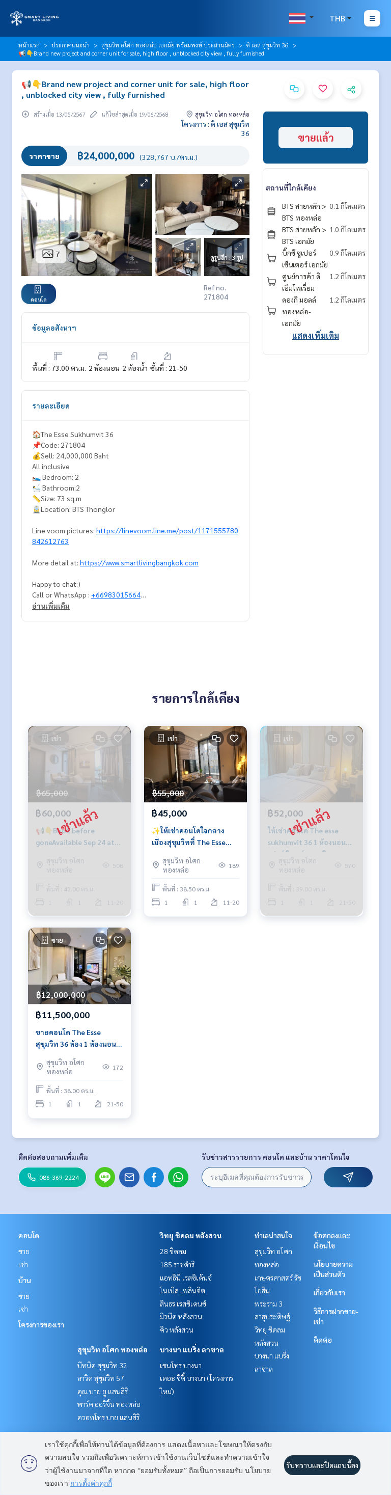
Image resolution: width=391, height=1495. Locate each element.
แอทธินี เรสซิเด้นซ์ (186, 1277)
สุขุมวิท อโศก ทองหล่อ (112, 1349)
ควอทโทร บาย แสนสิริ (108, 1417)
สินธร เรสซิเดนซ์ (183, 1303)
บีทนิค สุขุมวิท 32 (102, 1365)
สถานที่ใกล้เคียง (291, 187)
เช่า (23, 1264)
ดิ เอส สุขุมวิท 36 (267, 45)
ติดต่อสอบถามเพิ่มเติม (53, 1156)
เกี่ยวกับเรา (329, 1292)
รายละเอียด (51, 405)
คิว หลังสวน (176, 1329)
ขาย (24, 1251)
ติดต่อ (323, 1339)
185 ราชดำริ (177, 1264)
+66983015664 (116, 594)
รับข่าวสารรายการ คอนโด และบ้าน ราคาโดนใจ (276, 1156)
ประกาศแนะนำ (70, 45)
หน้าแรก (29, 45)
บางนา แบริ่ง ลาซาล (192, 1349)
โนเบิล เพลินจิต (182, 1290)
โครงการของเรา (41, 1324)
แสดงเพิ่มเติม (315, 335)
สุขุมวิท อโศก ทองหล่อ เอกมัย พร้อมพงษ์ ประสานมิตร (168, 45)
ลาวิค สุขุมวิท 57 (100, 1377)
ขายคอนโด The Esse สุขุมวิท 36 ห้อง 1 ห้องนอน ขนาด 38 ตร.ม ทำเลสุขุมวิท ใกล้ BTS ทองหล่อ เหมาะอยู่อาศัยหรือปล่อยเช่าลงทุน (79, 1038)
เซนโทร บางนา (181, 1365)
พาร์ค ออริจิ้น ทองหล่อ (109, 1403)
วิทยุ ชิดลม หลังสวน (190, 1235)
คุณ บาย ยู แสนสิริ (102, 1391)
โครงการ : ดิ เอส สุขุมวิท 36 (215, 128)
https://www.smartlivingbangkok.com (139, 562)
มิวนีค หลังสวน (181, 1316)
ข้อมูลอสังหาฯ (54, 327)
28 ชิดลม (173, 1251)
